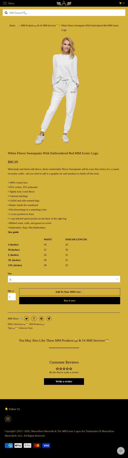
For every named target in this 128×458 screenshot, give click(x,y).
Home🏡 (14, 25)
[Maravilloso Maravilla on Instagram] (8, 419)
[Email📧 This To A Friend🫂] (49, 318)
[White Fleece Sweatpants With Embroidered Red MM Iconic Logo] (64, 91)
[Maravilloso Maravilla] (64, 3)
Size (10, 273)
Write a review (64, 381)
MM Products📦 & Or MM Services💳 (39, 25)
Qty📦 (11, 291)
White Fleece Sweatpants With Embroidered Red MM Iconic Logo (53, 153)
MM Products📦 (36, 324)
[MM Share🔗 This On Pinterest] (41, 318)
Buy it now (70, 300)
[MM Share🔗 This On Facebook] (33, 318)
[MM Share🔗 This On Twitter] (26, 318)
